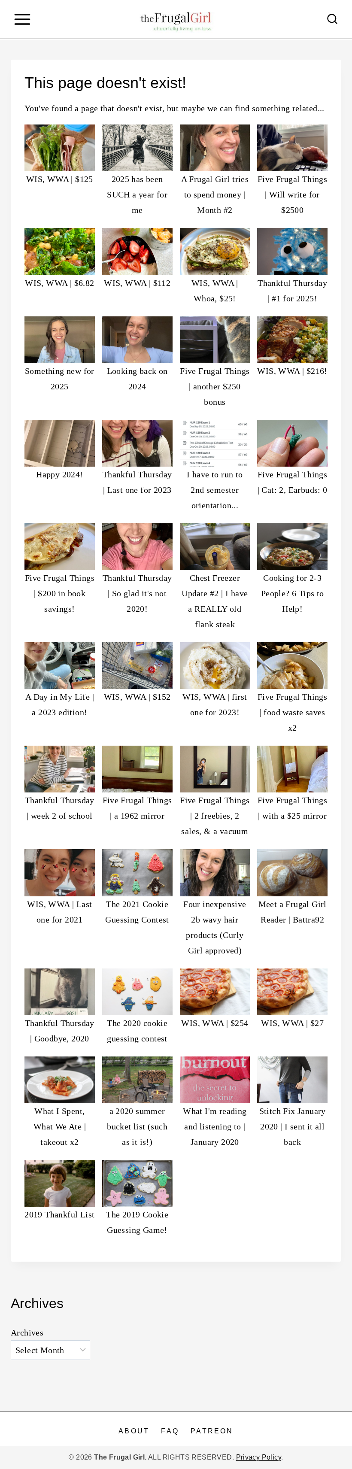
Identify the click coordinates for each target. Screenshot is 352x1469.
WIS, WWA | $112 (137, 283)
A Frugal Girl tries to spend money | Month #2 (215, 194)
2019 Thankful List (59, 1214)
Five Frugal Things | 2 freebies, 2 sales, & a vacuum (214, 815)
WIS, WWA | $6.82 (59, 283)
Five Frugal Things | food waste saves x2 (292, 712)
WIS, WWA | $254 (214, 1023)
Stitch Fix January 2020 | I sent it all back (292, 1126)
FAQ (170, 1431)
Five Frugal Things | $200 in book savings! (59, 593)
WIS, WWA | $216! (292, 371)
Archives (27, 1332)
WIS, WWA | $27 (292, 1023)
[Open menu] (22, 19)
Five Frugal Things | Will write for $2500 (292, 194)
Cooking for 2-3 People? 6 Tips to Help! (292, 593)
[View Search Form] (332, 19)
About (133, 1431)
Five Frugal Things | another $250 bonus (214, 386)
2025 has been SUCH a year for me (137, 194)
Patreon (212, 1431)
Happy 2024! (59, 474)
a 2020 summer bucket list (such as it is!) (137, 1126)
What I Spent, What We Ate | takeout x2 (59, 1126)
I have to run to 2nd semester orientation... (215, 490)
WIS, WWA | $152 (137, 696)
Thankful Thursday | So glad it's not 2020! (137, 593)
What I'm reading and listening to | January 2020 (214, 1126)
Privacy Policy (259, 1457)
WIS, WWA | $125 (59, 179)
